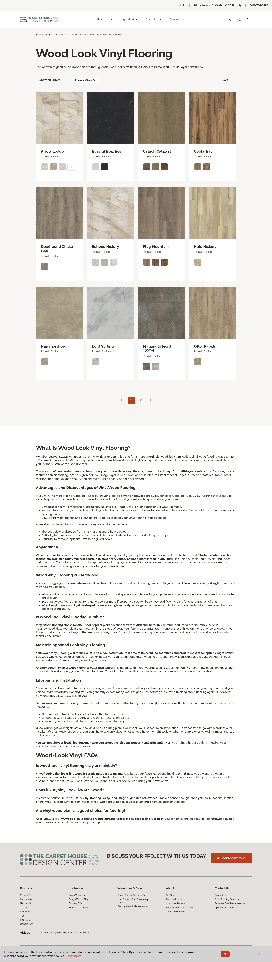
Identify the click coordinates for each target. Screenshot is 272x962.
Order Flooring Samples (227, 899)
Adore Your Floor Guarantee (180, 907)
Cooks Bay (203, 151)
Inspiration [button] (127, 19)
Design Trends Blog (78, 899)
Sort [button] (225, 80)
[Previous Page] (121, 400)
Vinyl (74, 34)
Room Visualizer (77, 895)
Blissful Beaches (106, 151)
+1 (71, 167)
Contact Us (177, 19)
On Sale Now (26, 924)
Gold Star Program (175, 911)
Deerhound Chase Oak (57, 248)
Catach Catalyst (157, 151)
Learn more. (74, 956)
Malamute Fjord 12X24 (157, 348)
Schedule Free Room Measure (230, 903)
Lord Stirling (103, 346)
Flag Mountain (156, 246)
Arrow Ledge (52, 151)
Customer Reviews (175, 903)
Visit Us (180, 5)
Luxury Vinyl (26, 899)
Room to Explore (174, 899)
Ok (225, 954)
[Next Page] (151, 400)
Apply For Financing (225, 907)
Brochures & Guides (79, 907)
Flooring (62, 34)
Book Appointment (233, 858)
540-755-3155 (259, 5)
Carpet (23, 907)
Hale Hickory (205, 246)
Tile (22, 916)
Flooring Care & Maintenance (132, 906)
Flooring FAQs (76, 903)
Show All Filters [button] (49, 80)
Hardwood (25, 903)
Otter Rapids (205, 346)
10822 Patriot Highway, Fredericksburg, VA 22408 (64, 932)
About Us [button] (152, 19)
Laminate (25, 911)
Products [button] (103, 19)
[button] (231, 19)
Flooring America (44, 34)
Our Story (171, 895)
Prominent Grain (83, 80)
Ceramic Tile (26, 895)
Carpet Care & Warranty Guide (132, 895)
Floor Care (25, 920)
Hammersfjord (53, 346)
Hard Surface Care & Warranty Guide (132, 900)
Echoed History (105, 246)
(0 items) (249, 19)
